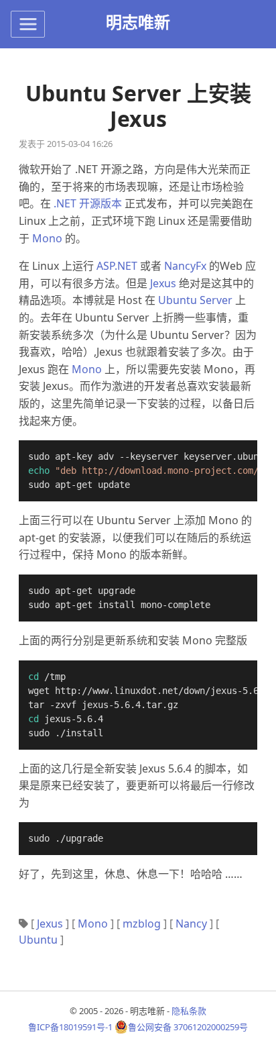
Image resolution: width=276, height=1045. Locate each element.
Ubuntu (38, 939)
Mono (47, 238)
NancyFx (185, 265)
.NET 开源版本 (88, 203)
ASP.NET (116, 265)
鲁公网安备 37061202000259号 (188, 1027)
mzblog (142, 923)
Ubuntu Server (195, 300)
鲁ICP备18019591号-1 (70, 1027)
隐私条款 (188, 1011)
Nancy (191, 923)
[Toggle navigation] (28, 24)
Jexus (163, 283)
